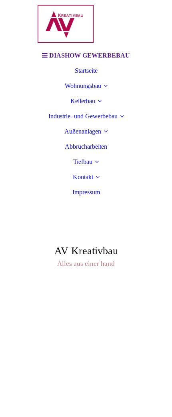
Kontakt (83, 177)
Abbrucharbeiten (86, 146)
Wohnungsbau (83, 85)
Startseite (86, 70)
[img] (86, 24)
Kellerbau (82, 101)
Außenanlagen (82, 131)
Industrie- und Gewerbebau (83, 116)
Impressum (86, 192)
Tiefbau (82, 161)
